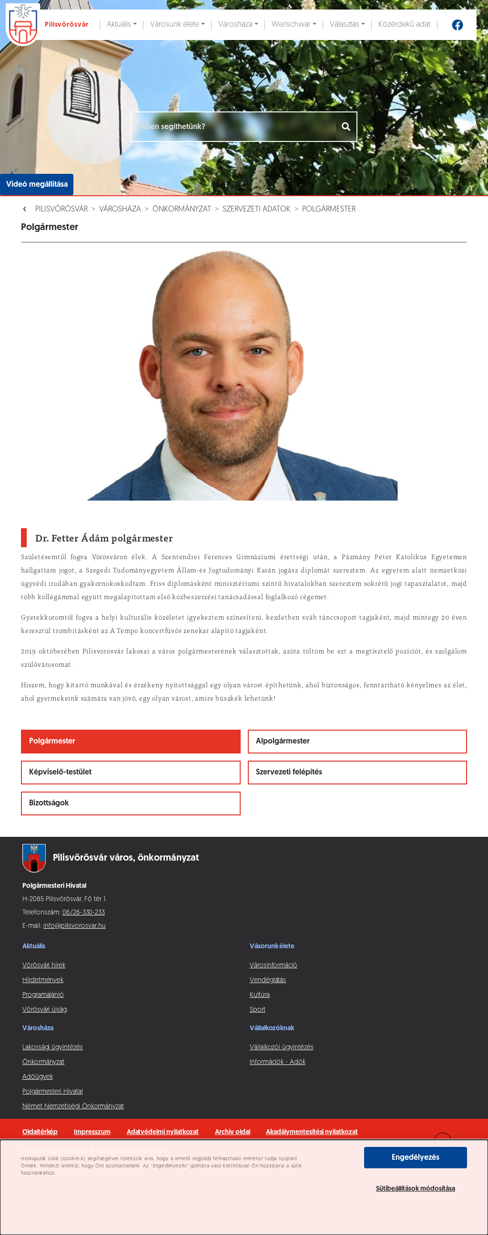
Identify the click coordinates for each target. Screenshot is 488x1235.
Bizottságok (49, 803)
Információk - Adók (277, 1062)
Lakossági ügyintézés (52, 1047)
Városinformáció (273, 965)
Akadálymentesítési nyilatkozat (311, 1132)
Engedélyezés (415, 1158)
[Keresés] (346, 126)
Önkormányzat (181, 209)
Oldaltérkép (40, 1132)
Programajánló (43, 995)
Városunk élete (174, 25)
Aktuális (119, 25)
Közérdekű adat (404, 25)
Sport (257, 1010)
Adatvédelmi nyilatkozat (163, 1132)
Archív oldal (232, 1132)
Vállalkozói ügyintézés (281, 1047)
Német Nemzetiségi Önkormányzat (73, 1106)
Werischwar (291, 25)
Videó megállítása (37, 185)
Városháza (235, 25)
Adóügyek (37, 1077)
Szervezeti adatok (257, 209)
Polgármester (329, 209)
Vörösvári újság (44, 1010)
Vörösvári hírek (43, 965)
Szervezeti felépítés (289, 772)
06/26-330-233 (83, 912)
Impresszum (92, 1132)
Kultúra (260, 995)
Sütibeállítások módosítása (415, 1189)
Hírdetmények (42, 980)
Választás (344, 25)
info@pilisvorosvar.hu (74, 926)
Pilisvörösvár (61, 209)
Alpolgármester (283, 741)
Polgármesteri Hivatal (52, 1091)
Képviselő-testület (60, 772)
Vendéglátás (268, 980)
